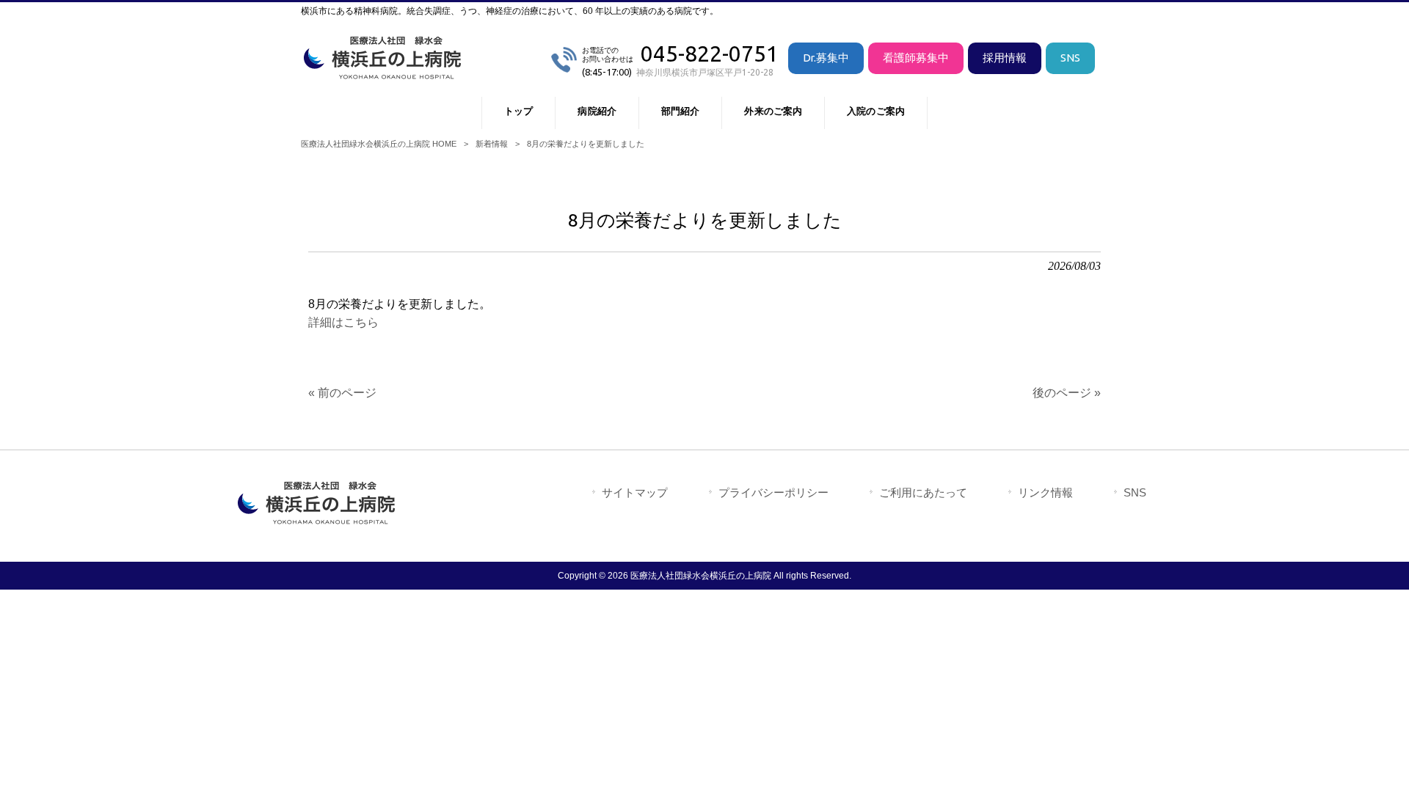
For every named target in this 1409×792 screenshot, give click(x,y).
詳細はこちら (343, 322)
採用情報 (1005, 57)
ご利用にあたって (923, 492)
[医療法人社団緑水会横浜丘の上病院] (385, 73)
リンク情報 (1045, 492)
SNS (1070, 57)
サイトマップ (635, 492)
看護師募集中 (916, 57)
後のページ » (1067, 392)
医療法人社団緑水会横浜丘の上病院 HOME (378, 143)
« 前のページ (342, 392)
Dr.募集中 (826, 57)
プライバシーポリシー (773, 492)
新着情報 (492, 143)
